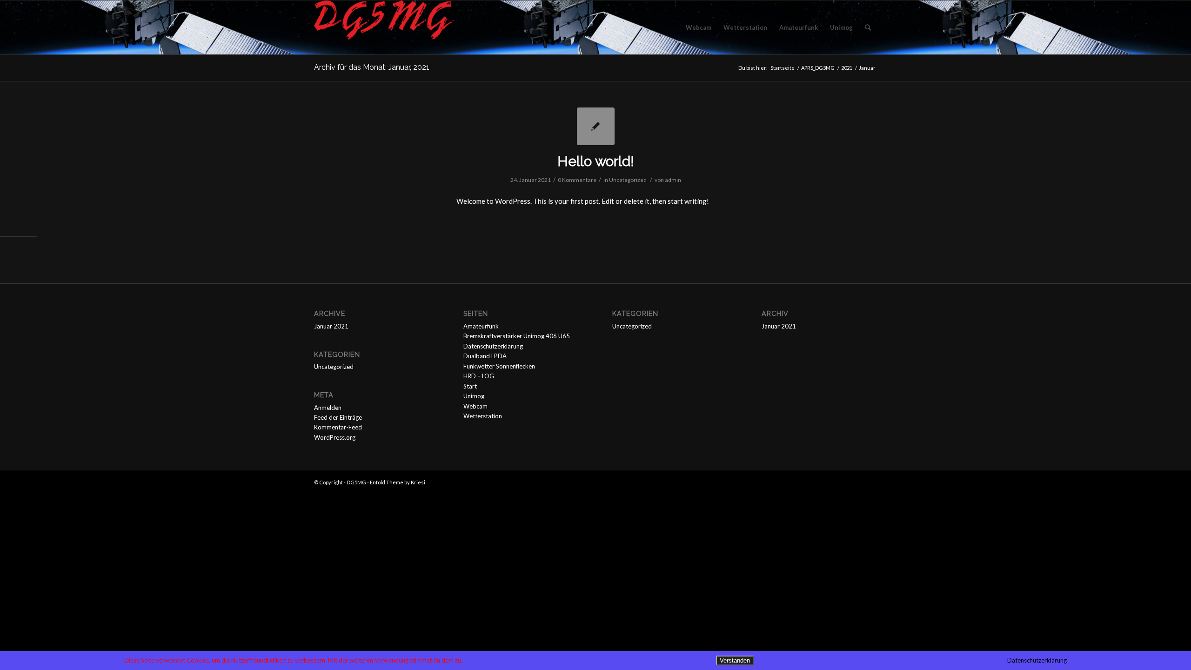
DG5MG (356, 482)
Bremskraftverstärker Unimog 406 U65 (516, 336)
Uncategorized (628, 179)
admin (673, 179)
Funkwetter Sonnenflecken (499, 366)
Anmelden (327, 407)
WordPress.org (334, 437)
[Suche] (868, 27)
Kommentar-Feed (338, 427)
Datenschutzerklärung (493, 346)
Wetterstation (482, 416)
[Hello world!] (596, 126)
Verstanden (735, 660)
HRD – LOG (478, 376)
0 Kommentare (577, 179)
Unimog (473, 396)
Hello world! (595, 161)
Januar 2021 (331, 326)
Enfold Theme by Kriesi (397, 482)
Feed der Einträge (338, 417)
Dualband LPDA (485, 356)
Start (470, 386)
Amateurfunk (481, 326)
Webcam (475, 406)
